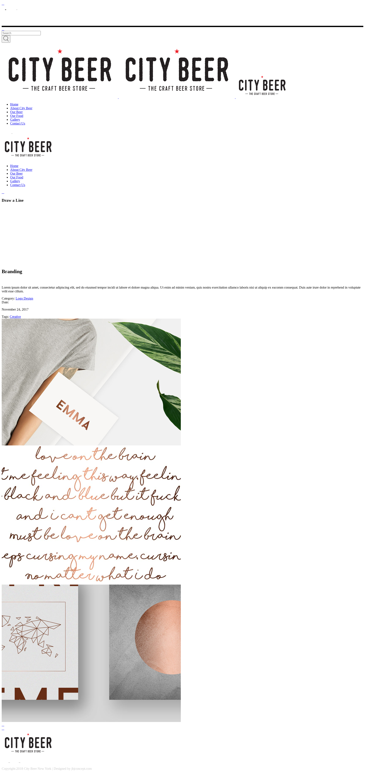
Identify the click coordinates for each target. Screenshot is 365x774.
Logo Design (24, 298)
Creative (15, 316)
